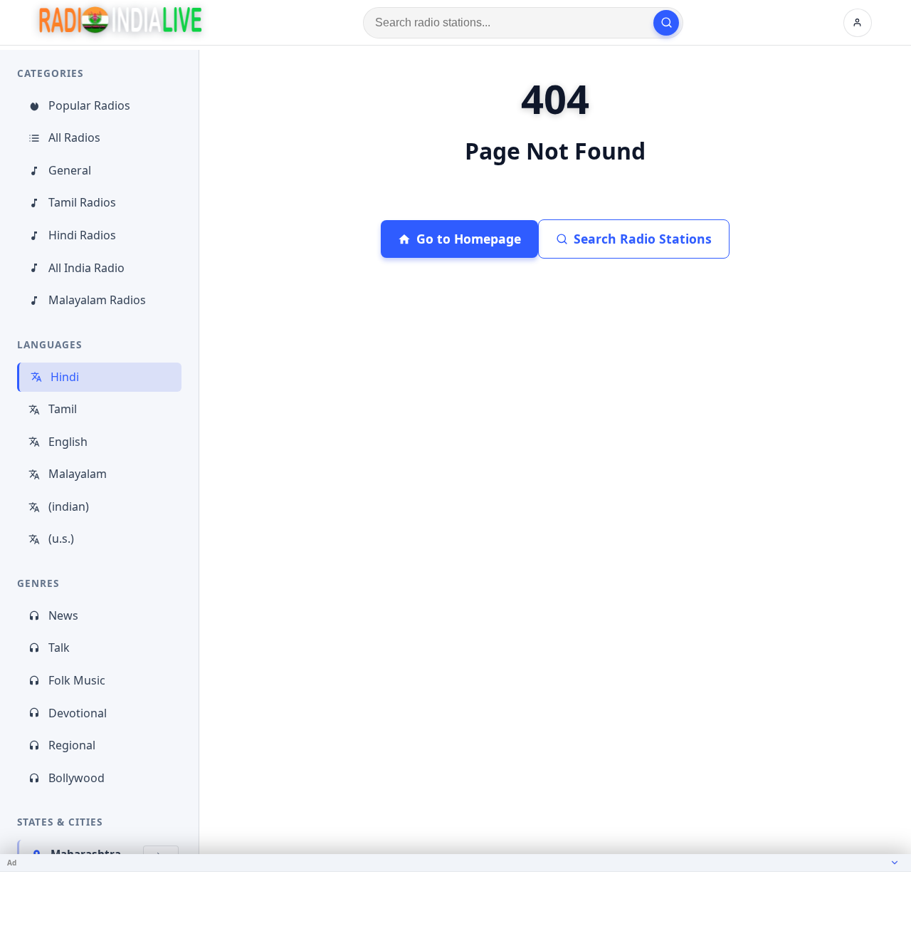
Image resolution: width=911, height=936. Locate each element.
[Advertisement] (455, 904)
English (68, 441)
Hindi (65, 377)
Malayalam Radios (97, 300)
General (69, 170)
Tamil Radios (82, 202)
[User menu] (857, 23)
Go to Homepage (468, 238)
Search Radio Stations (643, 238)
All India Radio (86, 268)
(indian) (68, 506)
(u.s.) (61, 538)
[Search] (666, 23)
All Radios (74, 137)
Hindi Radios (82, 235)
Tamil (62, 409)
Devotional (77, 713)
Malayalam (77, 474)
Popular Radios (89, 105)
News (63, 615)
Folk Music (76, 680)
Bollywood (76, 778)
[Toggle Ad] (894, 863)
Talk (59, 647)
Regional (71, 745)
